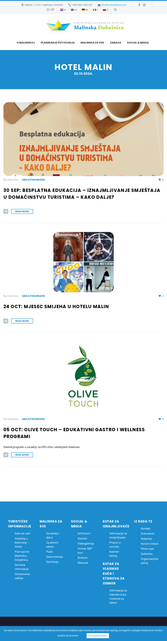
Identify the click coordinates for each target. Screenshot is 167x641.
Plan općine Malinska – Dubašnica (22, 556)
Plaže (49, 551)
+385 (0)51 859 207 (82, 4)
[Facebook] (139, 5)
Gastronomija (54, 557)
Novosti (82, 538)
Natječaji (146, 538)
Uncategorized (33, 180)
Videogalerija (86, 543)
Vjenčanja (52, 562)
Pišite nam (147, 549)
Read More (22, 211)
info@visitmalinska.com (113, 4)
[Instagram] (144, 5)
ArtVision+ (84, 533)
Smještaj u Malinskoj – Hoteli (22, 542)
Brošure (83, 557)
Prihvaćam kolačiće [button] (98, 635)
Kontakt (145, 528)
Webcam (83, 563)
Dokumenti (147, 533)
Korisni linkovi (150, 543)
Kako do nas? (22, 533)
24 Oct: (56, 306)
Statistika (146, 554)
